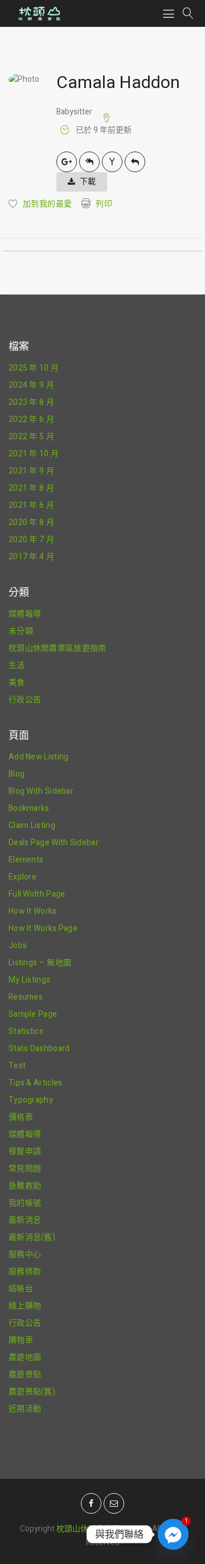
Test (17, 1066)
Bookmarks (29, 808)
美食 (17, 682)
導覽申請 (25, 1151)
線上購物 (25, 1306)
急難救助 (25, 1186)
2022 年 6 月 (31, 419)
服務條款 (25, 1271)
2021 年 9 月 (31, 471)
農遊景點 (25, 1374)
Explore (22, 877)
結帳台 (21, 1289)
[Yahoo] (112, 162)
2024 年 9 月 (31, 385)
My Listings (29, 980)
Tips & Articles (36, 1083)
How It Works (33, 911)
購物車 (21, 1340)
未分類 (21, 631)
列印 (104, 204)
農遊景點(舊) (32, 1392)
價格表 (21, 1117)
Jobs (18, 946)
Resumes (26, 997)
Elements (26, 860)
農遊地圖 (25, 1357)
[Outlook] (135, 162)
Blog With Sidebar (41, 791)
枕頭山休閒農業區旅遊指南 (57, 648)
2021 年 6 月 (31, 505)
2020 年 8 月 (31, 522)
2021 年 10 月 (34, 454)
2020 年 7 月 (31, 540)
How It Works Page (43, 928)
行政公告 (25, 700)
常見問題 (25, 1169)
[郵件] (114, 1503)
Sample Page (33, 1014)
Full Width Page (37, 894)
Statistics (26, 1031)
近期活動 (25, 1409)
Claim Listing (32, 825)
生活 (17, 665)
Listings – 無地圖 (40, 963)
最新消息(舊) (32, 1237)
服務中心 (25, 1254)
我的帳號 (25, 1203)
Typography (31, 1100)
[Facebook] (91, 1503)
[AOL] (89, 162)
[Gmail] (66, 162)
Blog (16, 774)
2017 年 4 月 (31, 557)
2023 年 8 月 (31, 402)
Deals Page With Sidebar (54, 843)
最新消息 (25, 1220)
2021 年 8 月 (31, 488)
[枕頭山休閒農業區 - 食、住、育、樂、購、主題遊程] (38, 13)
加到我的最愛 (47, 204)
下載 (88, 182)
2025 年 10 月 (34, 368)
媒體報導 (25, 614)
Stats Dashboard (39, 1048)
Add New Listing (39, 757)
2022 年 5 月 (31, 437)
